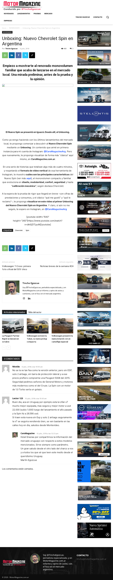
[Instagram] (25, 298)
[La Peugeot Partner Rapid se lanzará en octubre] (13, 325)
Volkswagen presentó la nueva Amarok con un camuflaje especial (62, 339)
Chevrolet (19, 230)
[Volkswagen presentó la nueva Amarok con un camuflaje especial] (62, 325)
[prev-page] (4, 348)
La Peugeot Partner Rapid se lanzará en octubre (10, 339)
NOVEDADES (14, 28)
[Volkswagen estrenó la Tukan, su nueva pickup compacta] (37, 325)
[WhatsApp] (5, 55)
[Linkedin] (12, 55)
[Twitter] (25, 55)
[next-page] (8, 348)
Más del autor (35, 312)
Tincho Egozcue (11, 48)
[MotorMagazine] (22, 5)
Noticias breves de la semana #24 (56, 266)
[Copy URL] (32, 55)
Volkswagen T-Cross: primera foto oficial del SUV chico (16, 268)
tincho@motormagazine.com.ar (91, 559)
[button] (107, 17)
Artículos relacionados (14, 312)
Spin (27, 230)
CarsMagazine (28, 433)
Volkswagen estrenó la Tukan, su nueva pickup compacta (37, 339)
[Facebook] (18, 55)
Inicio (4, 28)
